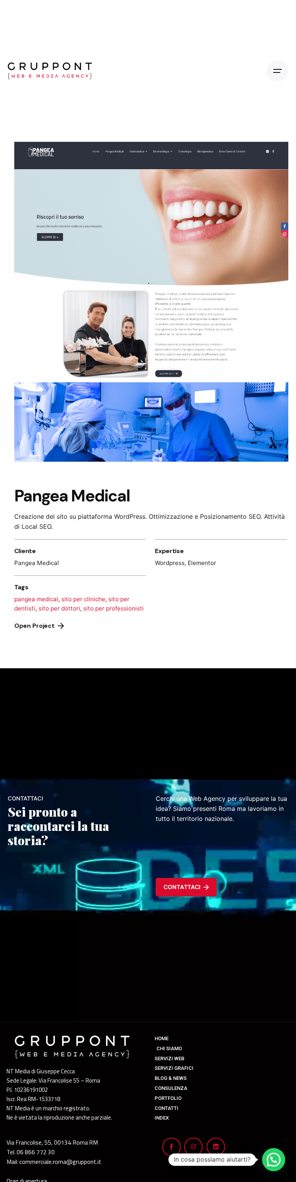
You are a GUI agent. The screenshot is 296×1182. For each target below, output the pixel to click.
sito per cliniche (83, 599)
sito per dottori (59, 608)
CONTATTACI (181, 887)
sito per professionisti (113, 608)
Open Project (34, 626)
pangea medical (36, 599)
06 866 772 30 (36, 1152)
